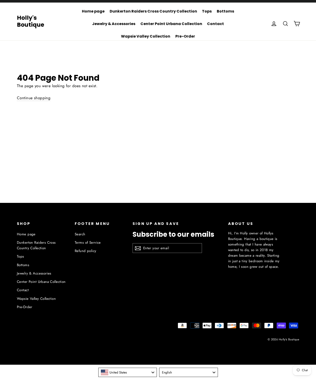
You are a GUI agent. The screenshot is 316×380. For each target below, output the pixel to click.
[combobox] (127, 372)
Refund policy (85, 250)
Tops (207, 11)
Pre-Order (185, 36)
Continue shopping (33, 98)
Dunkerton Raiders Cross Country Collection (153, 11)
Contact (215, 23)
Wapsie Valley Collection (145, 36)
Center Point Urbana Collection (171, 23)
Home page (93, 11)
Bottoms (225, 11)
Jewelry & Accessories (113, 23)
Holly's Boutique (30, 21)
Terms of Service (88, 242)
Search (80, 234)
